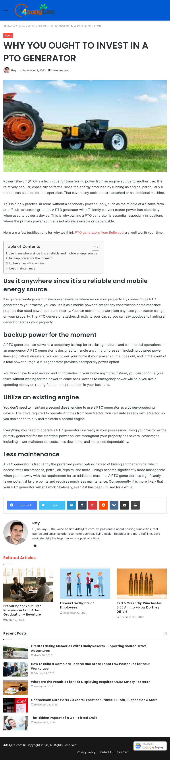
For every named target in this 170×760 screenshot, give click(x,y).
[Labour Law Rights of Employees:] (85, 584)
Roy (13, 70)
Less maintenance (22, 268)
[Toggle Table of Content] (93, 247)
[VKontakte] (114, 505)
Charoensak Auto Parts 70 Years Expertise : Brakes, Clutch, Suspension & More (94, 700)
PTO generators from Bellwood (99, 232)
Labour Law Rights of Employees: (77, 605)
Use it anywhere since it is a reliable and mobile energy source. (53, 253)
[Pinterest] (92, 505)
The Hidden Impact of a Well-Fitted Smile (64, 718)
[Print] (135, 505)
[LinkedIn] (71, 505)
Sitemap (122, 752)
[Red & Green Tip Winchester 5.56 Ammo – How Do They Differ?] (142, 584)
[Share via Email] (124, 505)
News (21, 26)
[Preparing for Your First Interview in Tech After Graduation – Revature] (28, 585)
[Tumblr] (82, 505)
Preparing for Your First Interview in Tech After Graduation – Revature (22, 610)
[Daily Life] (35, 10)
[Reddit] (103, 505)
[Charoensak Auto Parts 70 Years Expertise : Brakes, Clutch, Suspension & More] (15, 705)
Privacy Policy (86, 752)
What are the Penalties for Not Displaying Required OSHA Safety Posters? (90, 682)
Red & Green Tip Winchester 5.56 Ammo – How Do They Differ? (139, 607)
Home (10, 26)
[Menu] (5, 12)
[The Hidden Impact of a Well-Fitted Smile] (15, 723)
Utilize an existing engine (26, 263)
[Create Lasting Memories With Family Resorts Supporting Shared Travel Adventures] (15, 651)
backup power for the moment (30, 258)
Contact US (106, 752)
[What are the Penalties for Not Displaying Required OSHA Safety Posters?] (15, 687)
